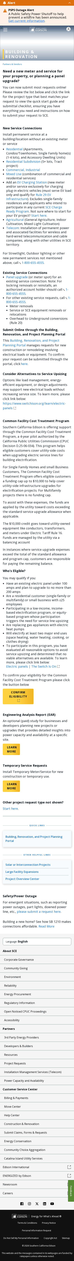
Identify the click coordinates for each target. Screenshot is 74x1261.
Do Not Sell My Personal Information (21, 1238)
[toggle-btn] (43, 2)
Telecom (12, 228)
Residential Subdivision (23, 161)
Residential (14, 149)
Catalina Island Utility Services (23, 1158)
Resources (11, 1055)
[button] (5, 29)
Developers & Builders (18, 1046)
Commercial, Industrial (23, 170)
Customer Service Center (20, 1089)
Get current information (26, 21)
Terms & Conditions (27, 1222)
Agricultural (15, 220)
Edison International (16, 1167)
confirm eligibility (18, 694)
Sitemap (66, 1238)
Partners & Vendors (12, 64)
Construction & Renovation (21, 1124)
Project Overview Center (22, 879)
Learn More (11, 749)
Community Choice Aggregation (24, 1150)
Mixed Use (14, 174)
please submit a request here (39, 911)
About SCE (10, 951)
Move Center (12, 1106)
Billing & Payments (16, 1098)
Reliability (10, 985)
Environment (12, 977)
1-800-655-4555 (33, 263)
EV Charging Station (32, 182)
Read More (46, 926)
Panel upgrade (17, 277)
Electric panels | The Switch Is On (31, 666)
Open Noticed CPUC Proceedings (25, 1011)
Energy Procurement (17, 994)
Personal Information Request (36, 1230)
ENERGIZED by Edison (17, 1176)
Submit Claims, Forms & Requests (25, 1132)
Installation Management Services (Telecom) (32, 1072)
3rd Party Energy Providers (21, 1037)
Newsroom (10, 1184)
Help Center (12, 1115)
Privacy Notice (49, 1222)
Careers (8, 1193)
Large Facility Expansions (22, 872)
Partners (9, 1029)
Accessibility (11, 1020)
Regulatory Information (19, 1003)
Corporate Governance (19, 960)
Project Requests (15, 1063)
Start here (38, 215)
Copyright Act (50, 1238)
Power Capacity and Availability (24, 1081)
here (24, 364)
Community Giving (16, 968)
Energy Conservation (17, 1141)
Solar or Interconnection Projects (28, 865)
